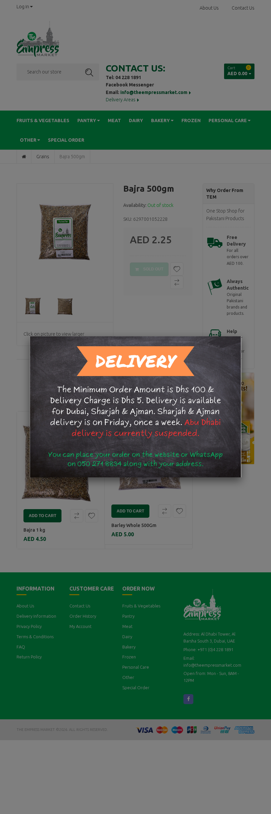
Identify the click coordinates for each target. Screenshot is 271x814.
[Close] (241, 336)
